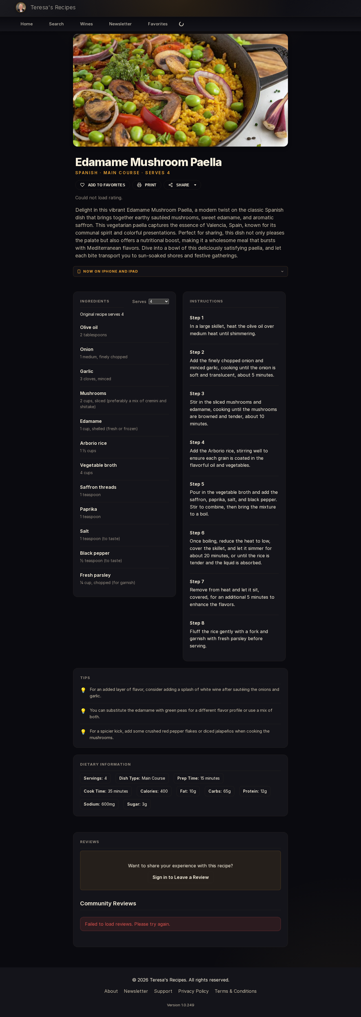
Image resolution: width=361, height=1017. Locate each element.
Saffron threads (98, 487)
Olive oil (89, 327)
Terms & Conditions (236, 991)
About (111, 991)
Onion (86, 349)
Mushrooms (93, 393)
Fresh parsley (95, 575)
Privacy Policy (193, 991)
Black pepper (95, 553)
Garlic (86, 371)
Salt (84, 531)
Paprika (88, 509)
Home (27, 23)
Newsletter (120, 23)
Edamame (91, 421)
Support (163, 991)
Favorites (158, 23)
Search (56, 23)
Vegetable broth (98, 465)
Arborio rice (93, 443)
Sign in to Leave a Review (181, 877)
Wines (86, 23)
